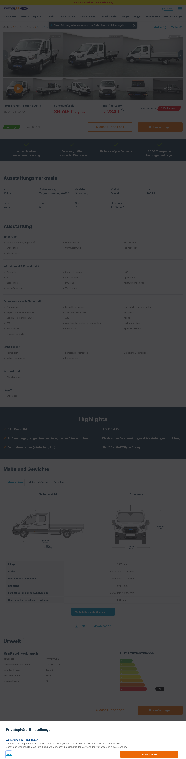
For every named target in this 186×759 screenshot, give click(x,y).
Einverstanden (149, 754)
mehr (9, 754)
